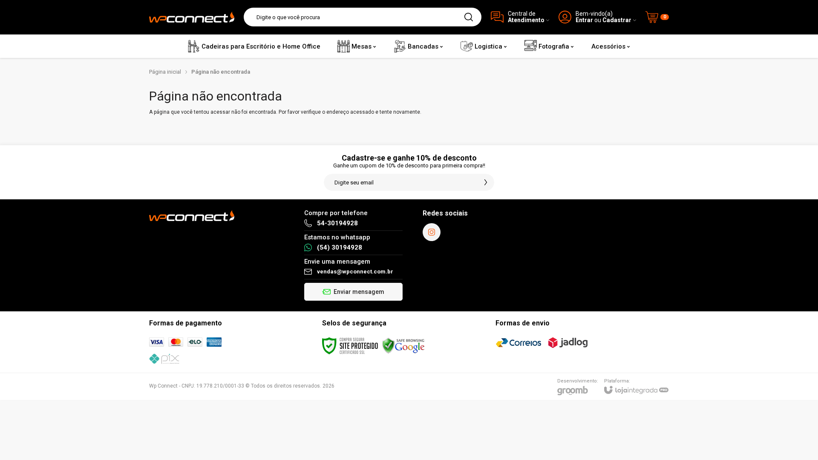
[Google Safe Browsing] (403, 345)
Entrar (584, 20)
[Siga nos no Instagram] (432, 232)
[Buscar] (468, 17)
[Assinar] (485, 182)
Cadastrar (616, 20)
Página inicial (165, 72)
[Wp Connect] (191, 17)
